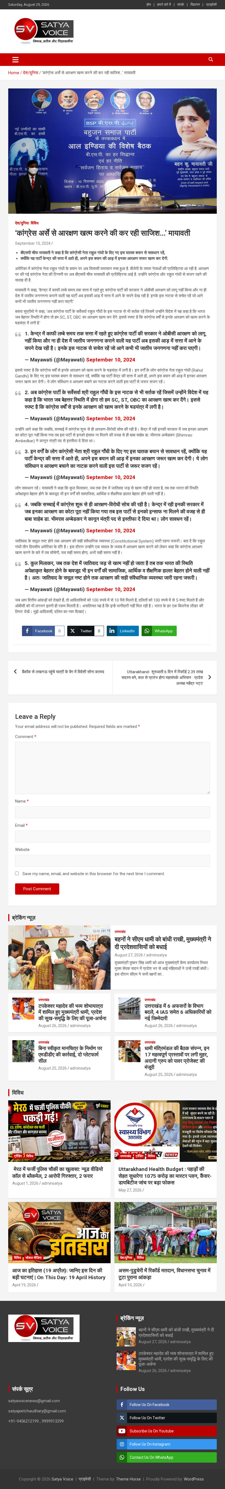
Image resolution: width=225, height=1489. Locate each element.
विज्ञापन (195, 4)
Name (22, 801)
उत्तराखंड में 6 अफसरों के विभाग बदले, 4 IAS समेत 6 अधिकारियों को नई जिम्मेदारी (178, 1012)
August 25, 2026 (52, 1068)
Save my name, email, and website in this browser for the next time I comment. (93, 873)
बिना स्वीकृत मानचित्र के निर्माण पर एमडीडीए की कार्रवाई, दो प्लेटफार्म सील (70, 1054)
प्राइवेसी (211, 4)
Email (21, 825)
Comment (25, 736)
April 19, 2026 (24, 1285)
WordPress (194, 1479)
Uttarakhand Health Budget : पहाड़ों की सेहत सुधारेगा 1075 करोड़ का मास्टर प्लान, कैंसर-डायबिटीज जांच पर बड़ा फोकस (165, 1176)
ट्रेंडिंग (18, 1156)
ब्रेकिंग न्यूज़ (23, 917)
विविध (34, 223)
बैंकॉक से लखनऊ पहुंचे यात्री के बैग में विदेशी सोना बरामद (63, 671)
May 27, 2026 (130, 1190)
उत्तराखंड (120, 932)
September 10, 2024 (32, 243)
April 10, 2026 (130, 1285)
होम (149, 4)
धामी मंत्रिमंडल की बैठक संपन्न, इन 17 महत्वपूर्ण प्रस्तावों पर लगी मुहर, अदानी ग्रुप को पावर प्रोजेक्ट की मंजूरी (177, 1057)
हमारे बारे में (164, 4)
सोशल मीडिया (34, 1258)
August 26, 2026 (52, 1025)
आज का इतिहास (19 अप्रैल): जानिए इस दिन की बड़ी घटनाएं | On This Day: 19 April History (59, 1274)
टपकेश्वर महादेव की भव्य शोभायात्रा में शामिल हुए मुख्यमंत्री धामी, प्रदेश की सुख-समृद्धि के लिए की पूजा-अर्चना (72, 1012)
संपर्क (180, 4)
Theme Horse (128, 1479)
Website (22, 849)
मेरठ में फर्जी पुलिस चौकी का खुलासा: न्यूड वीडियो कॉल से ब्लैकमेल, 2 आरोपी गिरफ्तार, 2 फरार (57, 1172)
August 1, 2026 (25, 1183)
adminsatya (156, 955)
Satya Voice (62, 1479)
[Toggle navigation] (15, 59)
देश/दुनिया (22, 223)
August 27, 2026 (129, 955)
